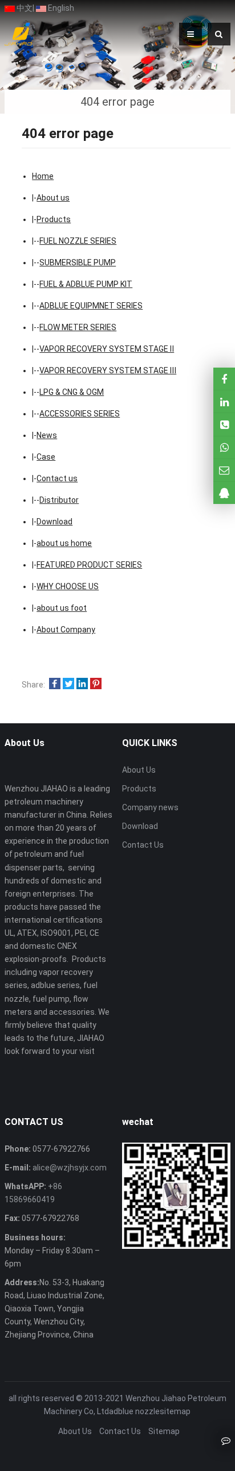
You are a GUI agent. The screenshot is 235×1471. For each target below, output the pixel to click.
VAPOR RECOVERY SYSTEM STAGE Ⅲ (107, 370)
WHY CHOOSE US (68, 586)
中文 (24, 7)
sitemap (175, 1411)
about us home (64, 543)
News (47, 435)
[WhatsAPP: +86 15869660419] (224, 447)
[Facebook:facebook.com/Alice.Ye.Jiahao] (224, 379)
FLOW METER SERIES (77, 327)
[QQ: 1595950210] (224, 493)
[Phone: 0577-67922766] (224, 424)
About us (53, 197)
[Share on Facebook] (55, 684)
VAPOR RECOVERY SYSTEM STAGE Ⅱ (106, 348)
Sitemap (164, 1431)
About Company (66, 629)
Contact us (57, 478)
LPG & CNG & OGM (71, 392)
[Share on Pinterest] (96, 684)
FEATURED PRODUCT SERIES (89, 564)
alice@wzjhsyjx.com (69, 1167)
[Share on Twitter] (68, 684)
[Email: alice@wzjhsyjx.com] (224, 470)
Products (54, 219)
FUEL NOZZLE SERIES (77, 240)
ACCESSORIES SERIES (79, 413)
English (60, 7)
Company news (150, 807)
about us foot (62, 607)
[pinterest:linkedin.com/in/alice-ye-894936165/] (224, 401)
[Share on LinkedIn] (82, 684)
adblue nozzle (134, 1411)
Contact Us (143, 844)
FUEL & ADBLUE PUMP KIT (85, 284)
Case (46, 456)
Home (43, 176)
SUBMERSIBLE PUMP (77, 262)
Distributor (59, 500)
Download (54, 521)
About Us (139, 769)
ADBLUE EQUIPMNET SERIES (91, 305)
